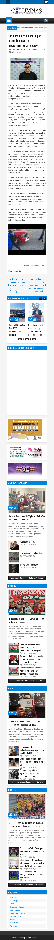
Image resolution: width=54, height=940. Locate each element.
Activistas (13, 901)
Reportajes (14, 926)
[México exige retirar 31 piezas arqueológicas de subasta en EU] (14, 766)
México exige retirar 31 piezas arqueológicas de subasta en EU (31, 764)
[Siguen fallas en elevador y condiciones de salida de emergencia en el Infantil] (36, 312)
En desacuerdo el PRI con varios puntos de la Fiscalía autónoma (26, 623)
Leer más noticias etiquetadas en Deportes (27, 888)
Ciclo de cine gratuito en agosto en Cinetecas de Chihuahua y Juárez (29, 776)
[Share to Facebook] (17, 304)
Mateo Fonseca (40, 265)
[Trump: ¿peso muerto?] (14, 572)
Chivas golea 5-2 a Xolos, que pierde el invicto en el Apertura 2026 (32, 854)
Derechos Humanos (17, 917)
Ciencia (12, 907)
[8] (35, 342)
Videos (34, 49)
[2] (21, 342)
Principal (19, 49)
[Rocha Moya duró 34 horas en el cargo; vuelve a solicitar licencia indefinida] (17, 312)
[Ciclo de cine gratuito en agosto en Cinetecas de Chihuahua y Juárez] (14, 777)
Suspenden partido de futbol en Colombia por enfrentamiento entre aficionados (25, 827)
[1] (19, 342)
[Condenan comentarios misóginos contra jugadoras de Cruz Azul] (14, 878)
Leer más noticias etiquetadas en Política (27, 684)
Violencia (13, 929)
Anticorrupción (15, 904)
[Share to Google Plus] (23, 304)
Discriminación (15, 920)
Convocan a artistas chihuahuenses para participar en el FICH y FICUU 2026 (32, 753)
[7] (33, 342)
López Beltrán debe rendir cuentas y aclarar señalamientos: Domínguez (30, 650)
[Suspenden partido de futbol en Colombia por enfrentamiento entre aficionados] (27, 809)
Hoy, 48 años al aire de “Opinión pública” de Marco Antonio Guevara (26, 521)
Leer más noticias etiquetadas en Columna (27, 581)
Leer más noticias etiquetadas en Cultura (27, 785)
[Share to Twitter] (20, 304)
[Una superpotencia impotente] (14, 560)
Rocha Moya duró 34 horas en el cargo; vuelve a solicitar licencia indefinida (17, 330)
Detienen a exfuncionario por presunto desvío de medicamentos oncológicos (24, 40)
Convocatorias (15, 913)
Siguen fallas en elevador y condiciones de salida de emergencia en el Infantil (36, 331)
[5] (28, 342)
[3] (23, 342)
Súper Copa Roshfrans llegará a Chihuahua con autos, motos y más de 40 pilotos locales (32, 866)
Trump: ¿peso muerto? (29, 567)
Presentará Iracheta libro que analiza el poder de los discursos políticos (25, 726)
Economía (13, 923)
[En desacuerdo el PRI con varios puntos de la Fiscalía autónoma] (27, 605)
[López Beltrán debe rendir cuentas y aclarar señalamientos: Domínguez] (14, 651)
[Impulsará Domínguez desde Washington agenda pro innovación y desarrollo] (14, 675)
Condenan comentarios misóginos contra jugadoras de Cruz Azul (31, 877)
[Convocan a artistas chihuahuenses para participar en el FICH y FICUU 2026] (14, 754)
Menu (8, 2)
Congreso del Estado (17, 910)
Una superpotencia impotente (32, 556)
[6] (30, 342)
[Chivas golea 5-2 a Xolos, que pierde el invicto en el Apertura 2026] (14, 855)
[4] (26, 342)
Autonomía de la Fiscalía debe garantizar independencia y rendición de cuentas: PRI (31, 662)
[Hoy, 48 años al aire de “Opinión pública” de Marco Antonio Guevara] (27, 503)
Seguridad (27, 49)
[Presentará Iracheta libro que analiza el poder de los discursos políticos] (27, 708)
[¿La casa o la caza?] (14, 549)
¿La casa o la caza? (27, 544)
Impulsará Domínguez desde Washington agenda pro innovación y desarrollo (31, 673)
